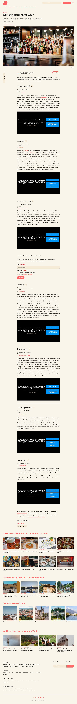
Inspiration (5, 12)
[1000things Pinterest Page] (43, 697)
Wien (10, 664)
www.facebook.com (22, 414)
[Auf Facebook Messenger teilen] (4, 76)
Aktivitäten (10, 672)
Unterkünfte (25, 672)
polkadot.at (21, 147)
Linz (17, 664)
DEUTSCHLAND (28, 664)
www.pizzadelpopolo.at (23, 207)
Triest (22, 666)
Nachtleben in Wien (22, 513)
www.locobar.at (22, 291)
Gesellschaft (38, 672)
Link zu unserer (24, 274)
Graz (14, 664)
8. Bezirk (25, 150)
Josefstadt (33, 152)
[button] (4, 81)
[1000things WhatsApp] (33, 697)
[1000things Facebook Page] (41, 697)
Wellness (32, 672)
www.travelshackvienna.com (24, 355)
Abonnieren (20, 277)
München (34, 664)
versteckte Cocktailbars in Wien (37, 517)
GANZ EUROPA (5, 666)
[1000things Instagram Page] (36, 697)
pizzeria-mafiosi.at (22, 92)
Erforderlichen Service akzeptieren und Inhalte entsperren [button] (52, 124)
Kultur (16, 672)
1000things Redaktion (8, 23)
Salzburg (21, 664)
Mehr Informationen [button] (31, 125)
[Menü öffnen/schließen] (73, 3)
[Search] (43, 3)
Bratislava (17, 666)
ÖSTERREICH (5, 664)
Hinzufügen (55, 72)
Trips (20, 672)
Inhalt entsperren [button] (52, 119)
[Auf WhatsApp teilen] (4, 74)
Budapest (12, 666)
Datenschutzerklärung (27, 274)
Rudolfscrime (44, 97)
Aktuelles (41, 567)
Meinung (59, 647)
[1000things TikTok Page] (38, 697)
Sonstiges (5, 674)
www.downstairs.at (22, 465)
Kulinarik (5, 672)
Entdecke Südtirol (30, 666)
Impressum (5, 682)
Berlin (38, 664)
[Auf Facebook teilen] (4, 79)
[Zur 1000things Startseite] (5, 3)
